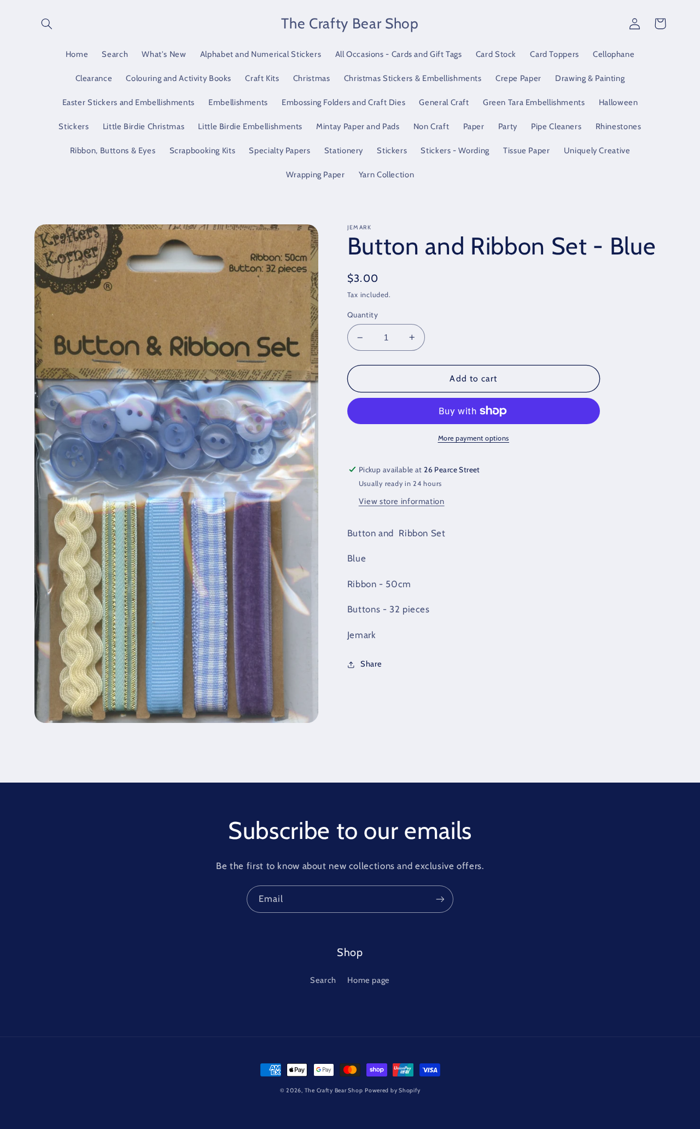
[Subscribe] (440, 898)
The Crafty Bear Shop (334, 1090)
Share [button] (371, 664)
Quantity (362, 314)
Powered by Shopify (392, 1090)
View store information (402, 501)
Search (323, 980)
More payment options (474, 438)
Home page (368, 980)
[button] (47, 23)
